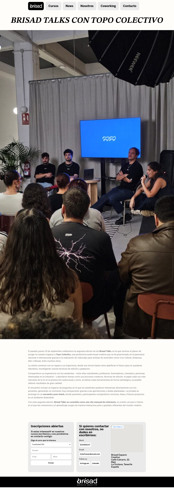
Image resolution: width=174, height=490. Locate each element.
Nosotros (87, 6)
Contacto (129, 6)
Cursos (53, 6)
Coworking (108, 6)
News (69, 6)
